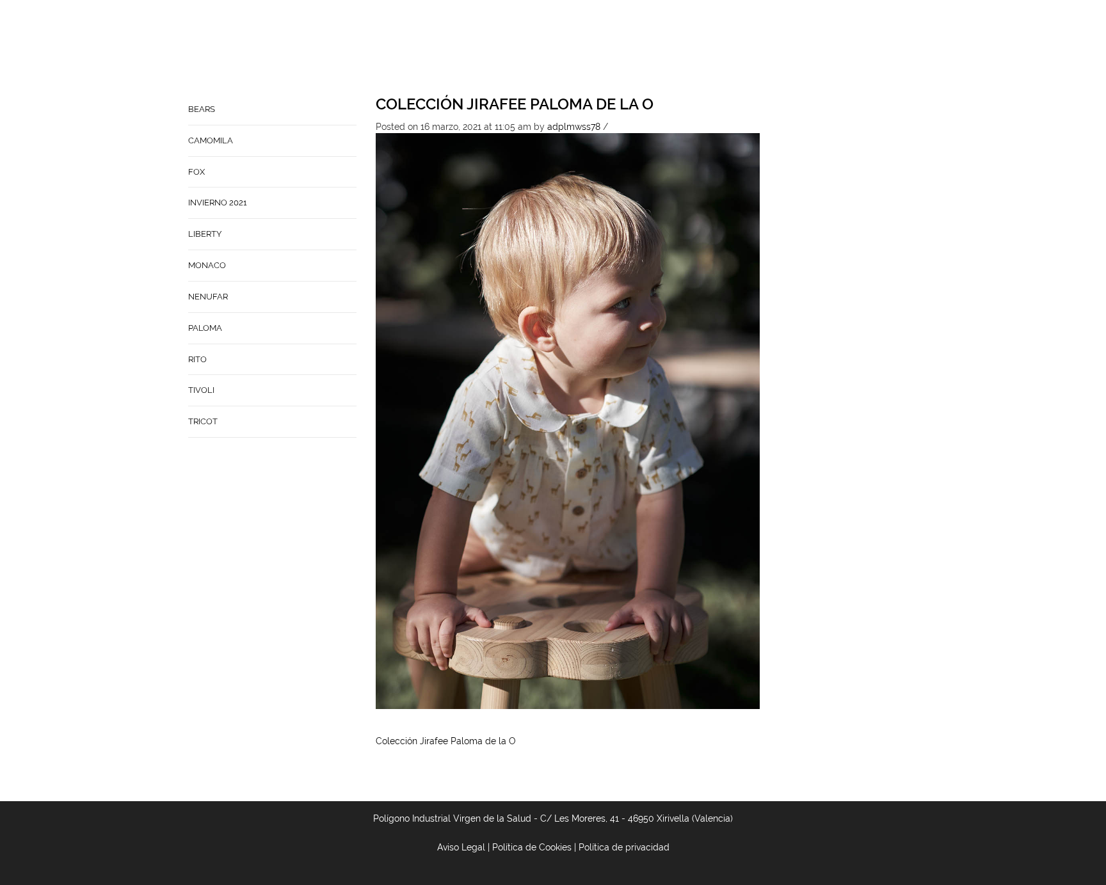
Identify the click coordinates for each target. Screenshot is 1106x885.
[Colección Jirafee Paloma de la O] (568, 420)
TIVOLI (201, 390)
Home (480, 48)
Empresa (528, 48)
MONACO (207, 265)
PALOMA (205, 328)
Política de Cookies (532, 847)
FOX (196, 172)
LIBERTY (204, 234)
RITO (197, 359)
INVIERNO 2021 (217, 202)
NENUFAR (208, 296)
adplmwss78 (573, 127)
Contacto (587, 48)
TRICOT (203, 421)
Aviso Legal (461, 847)
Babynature (655, 48)
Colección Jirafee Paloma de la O (514, 104)
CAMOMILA (210, 140)
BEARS (201, 109)
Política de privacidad (624, 847)
